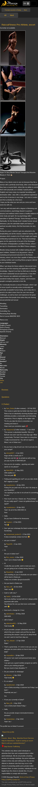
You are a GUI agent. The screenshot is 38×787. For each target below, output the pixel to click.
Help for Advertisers (8, 741)
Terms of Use (24, 777)
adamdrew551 (11, 623)
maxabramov (10, 485)
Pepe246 (9, 544)
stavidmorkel (10, 685)
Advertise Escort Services (25, 738)
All (5, 15)
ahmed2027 (10, 453)
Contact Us (16, 779)
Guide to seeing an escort (24, 741)
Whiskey (9, 675)
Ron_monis (10, 557)
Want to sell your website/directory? (13, 743)
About (10, 738)
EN (25, 3)
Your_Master (10, 640)
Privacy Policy (11, 784)
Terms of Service (25, 784)
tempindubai (10, 719)
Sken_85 (9, 587)
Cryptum (9, 522)
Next (12, 15)
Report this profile (8, 732)
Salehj (8, 596)
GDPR (9, 779)
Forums (4, 738)
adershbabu (10, 614)
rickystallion (10, 655)
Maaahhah (9, 572)
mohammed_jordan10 (13, 534)
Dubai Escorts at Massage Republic (9, 3)
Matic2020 (9, 470)
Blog (14, 738)
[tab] (19, 389)
